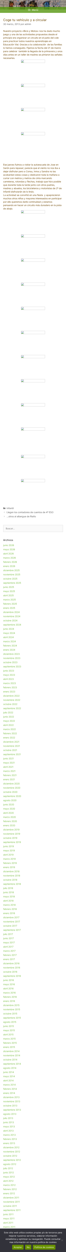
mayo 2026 (9, 549)
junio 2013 (8, 1122)
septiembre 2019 (12, 842)
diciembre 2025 (11, 570)
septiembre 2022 (12, 708)
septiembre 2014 (12, 1063)
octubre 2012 (10, 1155)
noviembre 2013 (11, 1101)
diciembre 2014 (11, 1051)
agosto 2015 (9, 1022)
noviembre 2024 (11, 616)
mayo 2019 (9, 850)
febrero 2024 (10, 645)
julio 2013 (8, 1118)
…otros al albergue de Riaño (21, 516)
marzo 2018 (9, 904)
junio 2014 (8, 1072)
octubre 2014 (10, 1059)
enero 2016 (9, 1001)
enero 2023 (9, 691)
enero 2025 (9, 608)
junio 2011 (8, 1214)
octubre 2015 (10, 1013)
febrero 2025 (10, 603)
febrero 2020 (10, 821)
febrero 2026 (10, 562)
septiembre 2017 (12, 930)
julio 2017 (8, 934)
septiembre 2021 (12, 754)
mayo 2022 (9, 720)
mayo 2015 (9, 1030)
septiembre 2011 (12, 1210)
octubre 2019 (10, 838)
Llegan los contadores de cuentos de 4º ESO (30, 512)
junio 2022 (8, 716)
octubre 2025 (10, 578)
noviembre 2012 (11, 1151)
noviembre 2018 (11, 875)
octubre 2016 (10, 971)
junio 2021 (8, 758)
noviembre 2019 (11, 833)
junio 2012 (8, 1172)
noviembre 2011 (11, 1201)
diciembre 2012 (11, 1147)
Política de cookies (44, 1247)
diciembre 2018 (11, 871)
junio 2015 (8, 1026)
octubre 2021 (10, 750)
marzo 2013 (9, 1134)
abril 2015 (8, 1034)
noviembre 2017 (11, 921)
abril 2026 (8, 553)
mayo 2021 (9, 762)
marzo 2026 (9, 557)
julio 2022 (8, 712)
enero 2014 (9, 1093)
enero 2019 (9, 867)
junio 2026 (8, 545)
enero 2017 (9, 959)
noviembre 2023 (11, 658)
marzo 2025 (9, 599)
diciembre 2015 (11, 1005)
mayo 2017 (9, 942)
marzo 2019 (9, 858)
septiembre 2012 (12, 1160)
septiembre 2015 (12, 1017)
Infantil (10, 508)
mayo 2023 (9, 674)
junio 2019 (8, 846)
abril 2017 (8, 946)
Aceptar (18, 1247)
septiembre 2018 (12, 884)
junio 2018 (8, 892)
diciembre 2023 (11, 654)
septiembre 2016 (12, 976)
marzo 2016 (9, 992)
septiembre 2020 (12, 796)
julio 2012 (8, 1168)
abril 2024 (8, 637)
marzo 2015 (9, 1038)
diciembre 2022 (11, 695)
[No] (62, 1240)
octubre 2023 (10, 662)
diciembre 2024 (11, 612)
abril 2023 (8, 679)
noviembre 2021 (11, 746)
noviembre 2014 (11, 1055)
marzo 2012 (9, 1185)
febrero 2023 (10, 687)
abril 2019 (8, 854)
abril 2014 (8, 1080)
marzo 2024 (9, 641)
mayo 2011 (9, 1218)
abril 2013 (8, 1130)
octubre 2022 (10, 704)
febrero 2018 (10, 909)
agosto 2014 (9, 1068)
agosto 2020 (9, 800)
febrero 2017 (10, 955)
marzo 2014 (9, 1084)
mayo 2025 (9, 591)
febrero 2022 (10, 733)
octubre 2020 (10, 792)
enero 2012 (9, 1193)
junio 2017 (8, 938)
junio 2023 (8, 670)
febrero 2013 (10, 1139)
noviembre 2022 (11, 700)
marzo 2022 (9, 729)
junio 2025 (8, 587)
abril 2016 (8, 988)
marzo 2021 (9, 771)
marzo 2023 (9, 683)
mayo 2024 (9, 633)
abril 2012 (8, 1180)
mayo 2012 (9, 1176)
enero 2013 (9, 1143)
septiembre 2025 (12, 582)
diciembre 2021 (11, 741)
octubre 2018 (10, 879)
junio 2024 (8, 628)
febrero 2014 (10, 1088)
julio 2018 (8, 888)
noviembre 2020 (11, 787)
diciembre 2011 (11, 1197)
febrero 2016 (10, 996)
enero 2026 (9, 566)
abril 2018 (8, 900)
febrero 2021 (10, 775)
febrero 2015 (10, 1042)
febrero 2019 (10, 863)
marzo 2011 (9, 1226)
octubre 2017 (10, 925)
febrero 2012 (10, 1189)
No (28, 1247)
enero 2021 (9, 779)
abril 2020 (8, 812)
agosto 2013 (9, 1114)
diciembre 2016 (11, 963)
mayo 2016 (9, 984)
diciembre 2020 (11, 783)
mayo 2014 (9, 1076)
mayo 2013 (9, 1126)
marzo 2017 (9, 950)
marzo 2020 (9, 817)
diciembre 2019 (11, 829)
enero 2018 (9, 913)
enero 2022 (9, 737)
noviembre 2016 (11, 967)
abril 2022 (8, 725)
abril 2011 (8, 1222)
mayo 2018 (9, 896)
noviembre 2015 (11, 1009)
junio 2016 (8, 980)
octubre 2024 (10, 620)
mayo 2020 (9, 808)
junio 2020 (8, 804)
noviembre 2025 (11, 574)
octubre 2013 (10, 1105)
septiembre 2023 (12, 666)
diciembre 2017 (11, 917)
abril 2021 (8, 766)
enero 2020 (9, 825)
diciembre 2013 (11, 1097)
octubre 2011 (10, 1206)
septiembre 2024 (12, 624)
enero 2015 (9, 1047)
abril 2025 (8, 595)
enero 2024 (9, 649)
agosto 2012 (9, 1164)
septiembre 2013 (12, 1109)
